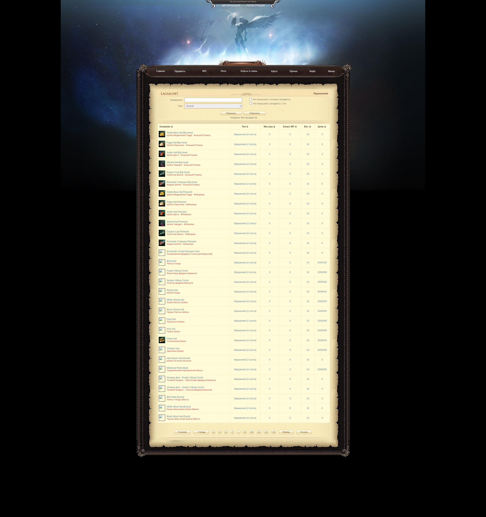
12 (266, 432)
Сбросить (254, 113)
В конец (304, 432)
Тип (244, 126)
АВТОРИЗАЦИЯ (231, 5)
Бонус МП (288, 126)
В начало (182, 432)
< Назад (201, 432)
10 (252, 432)
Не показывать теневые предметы (271, 99)
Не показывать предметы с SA (269, 103)
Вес (306, 126)
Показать (231, 113)
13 (274, 432)
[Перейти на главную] (160, 71)
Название (164, 126)
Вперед (286, 432)
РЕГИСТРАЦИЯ (256, 5)
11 (259, 432)
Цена (320, 126)
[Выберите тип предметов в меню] (180, 71)
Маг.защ (268, 126)
